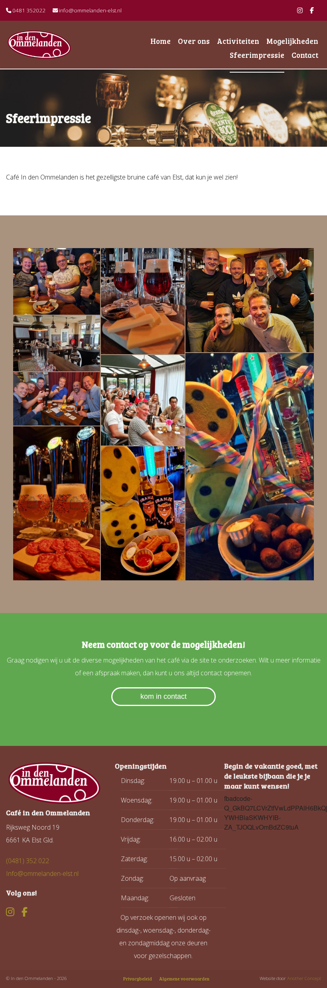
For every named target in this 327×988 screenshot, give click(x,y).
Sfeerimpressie (257, 55)
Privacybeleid (137, 979)
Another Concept (304, 978)
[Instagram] (300, 10)
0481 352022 (28, 10)
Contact (305, 55)
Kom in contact (163, 696)
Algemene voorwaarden (184, 979)
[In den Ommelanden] (68, 45)
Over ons (194, 41)
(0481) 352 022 (27, 860)
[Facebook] (312, 10)
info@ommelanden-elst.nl (90, 10)
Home (160, 41)
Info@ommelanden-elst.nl (42, 873)
